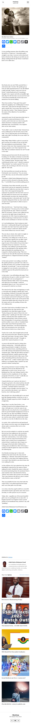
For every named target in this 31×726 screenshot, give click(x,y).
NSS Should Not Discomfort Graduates (13, 652)
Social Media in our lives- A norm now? (14, 678)
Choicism (15, 2)
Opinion (10, 557)
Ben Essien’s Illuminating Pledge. (12, 599)
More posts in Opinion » (24, 574)
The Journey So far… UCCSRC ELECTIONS (14, 626)
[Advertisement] (15, 72)
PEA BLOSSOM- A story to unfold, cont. (13, 704)
